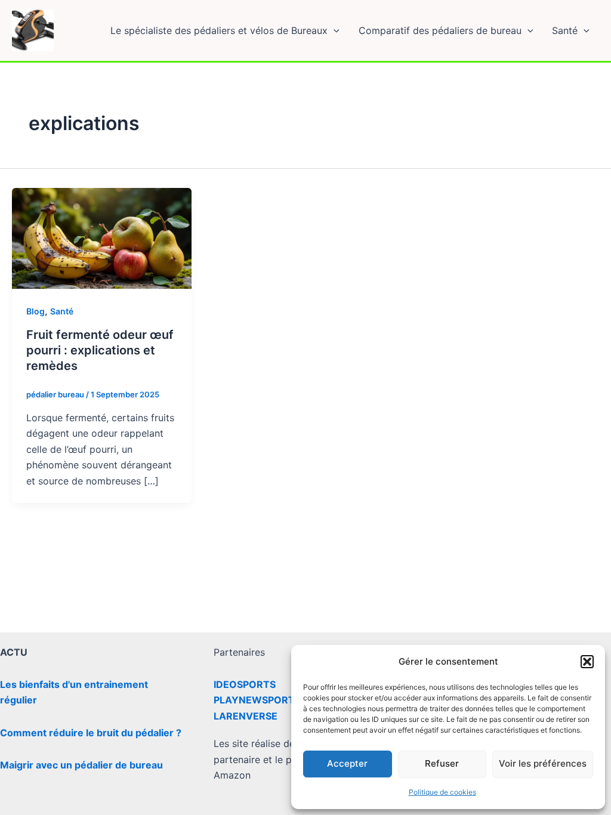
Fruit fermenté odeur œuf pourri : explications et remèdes (100, 350)
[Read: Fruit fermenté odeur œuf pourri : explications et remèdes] (102, 237)
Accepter (347, 763)
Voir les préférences (543, 763)
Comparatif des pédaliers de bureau (440, 30)
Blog (35, 311)
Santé (565, 30)
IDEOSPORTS (245, 684)
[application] (334, 30)
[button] (587, 662)
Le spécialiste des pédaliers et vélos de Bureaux (219, 30)
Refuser (442, 763)
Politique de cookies (442, 792)
